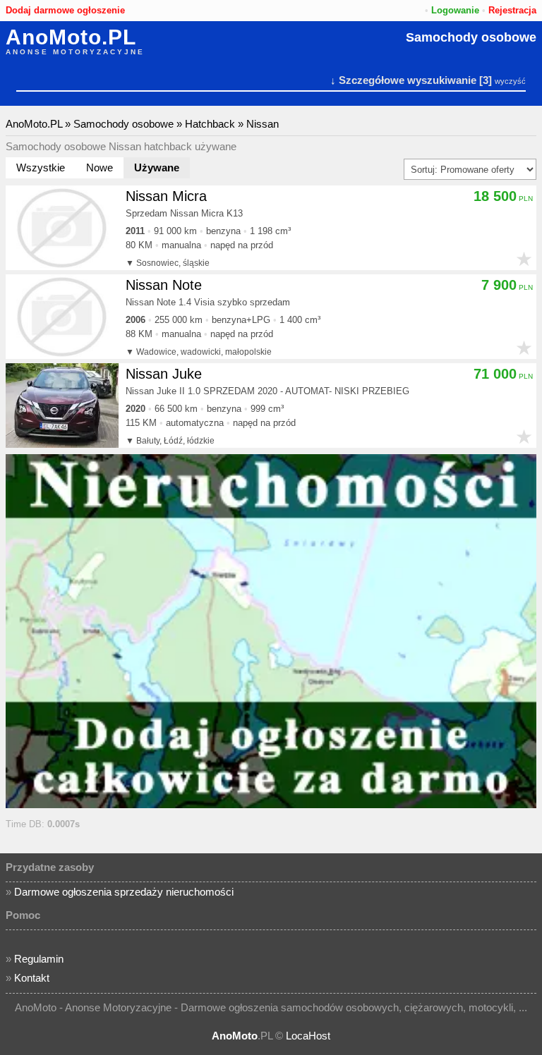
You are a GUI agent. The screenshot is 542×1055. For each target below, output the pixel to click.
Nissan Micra (166, 196)
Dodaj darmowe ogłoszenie (65, 10)
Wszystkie (40, 167)
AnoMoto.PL (71, 37)
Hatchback (210, 124)
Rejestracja (512, 10)
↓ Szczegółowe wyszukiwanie (403, 80)
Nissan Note (164, 285)
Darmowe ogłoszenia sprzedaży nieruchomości (124, 892)
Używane (156, 167)
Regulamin (39, 959)
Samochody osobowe (471, 37)
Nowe (99, 167)
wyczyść (510, 81)
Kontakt (31, 978)
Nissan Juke (164, 374)
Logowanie (455, 10)
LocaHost (308, 1036)
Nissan (262, 124)
